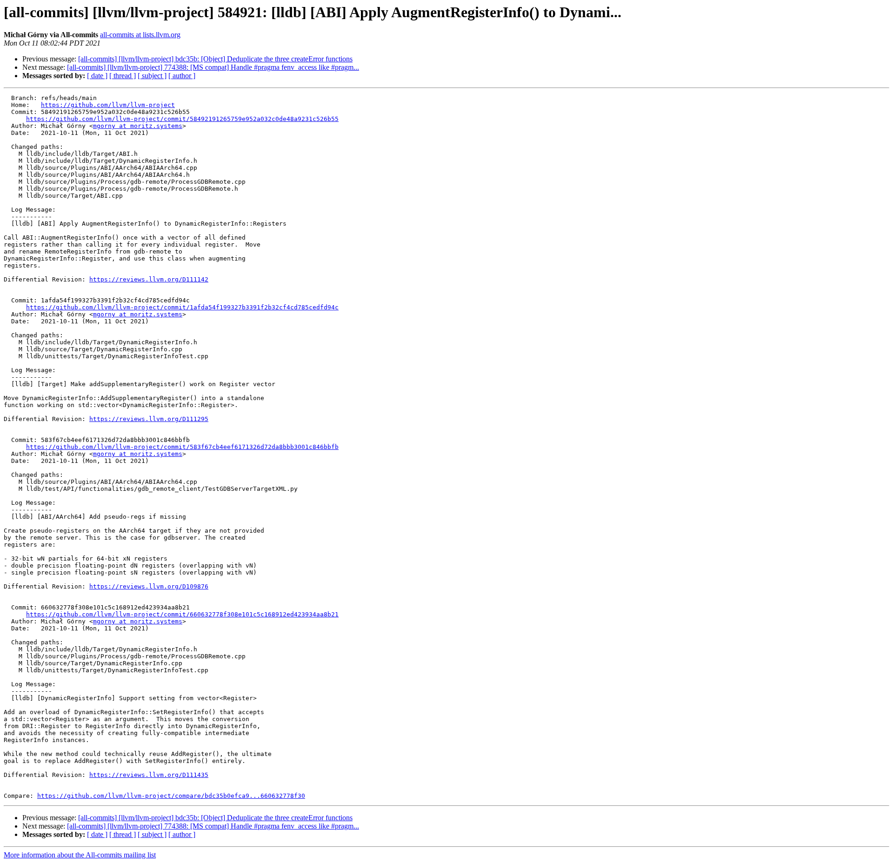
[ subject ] (152, 76)
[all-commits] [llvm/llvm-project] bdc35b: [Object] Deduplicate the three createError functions (215, 59)
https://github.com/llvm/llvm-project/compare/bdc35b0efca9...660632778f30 (171, 795)
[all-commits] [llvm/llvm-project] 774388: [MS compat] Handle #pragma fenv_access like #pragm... (213, 67)
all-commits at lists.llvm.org (140, 35)
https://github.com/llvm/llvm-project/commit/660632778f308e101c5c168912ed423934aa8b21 (182, 614)
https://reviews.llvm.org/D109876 (148, 586)
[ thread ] (122, 76)
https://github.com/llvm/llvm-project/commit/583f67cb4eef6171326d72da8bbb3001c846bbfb (182, 446)
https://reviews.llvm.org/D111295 (148, 418)
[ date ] (97, 76)
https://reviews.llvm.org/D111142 (148, 279)
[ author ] (181, 76)
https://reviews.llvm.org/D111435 (148, 774)
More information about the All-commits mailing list (80, 855)
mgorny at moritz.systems (137, 125)
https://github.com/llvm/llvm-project (108, 104)
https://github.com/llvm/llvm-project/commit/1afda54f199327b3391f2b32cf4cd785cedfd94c (182, 307)
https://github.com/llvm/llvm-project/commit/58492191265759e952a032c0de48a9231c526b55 (182, 118)
